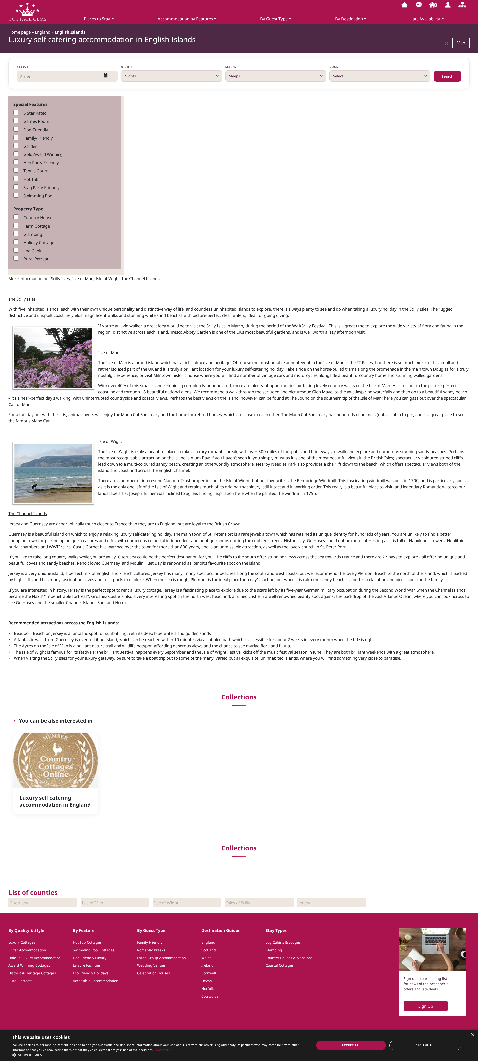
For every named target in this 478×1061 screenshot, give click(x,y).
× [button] (472, 1035)
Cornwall (208, 973)
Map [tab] (461, 43)
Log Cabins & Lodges (283, 942)
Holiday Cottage (38, 242)
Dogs (333, 67)
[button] (158, 1054)
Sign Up (425, 1006)
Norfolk (207, 988)
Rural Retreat (35, 259)
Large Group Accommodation (161, 957)
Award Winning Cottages (29, 965)
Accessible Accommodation (95, 980)
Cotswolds (209, 996)
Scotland (208, 950)
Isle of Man (92, 903)
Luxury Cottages (21, 942)
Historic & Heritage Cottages (32, 973)
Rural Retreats (20, 980)
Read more (162, 1050)
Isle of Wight (166, 903)
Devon (206, 980)
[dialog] (239, 1045)
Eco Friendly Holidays (90, 973)
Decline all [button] (425, 1045)
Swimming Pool (38, 196)
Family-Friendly (38, 138)
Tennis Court (35, 171)
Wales (206, 957)
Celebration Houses (153, 973)
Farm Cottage (36, 226)
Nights (127, 67)
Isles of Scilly (238, 903)
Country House (37, 217)
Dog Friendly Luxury (89, 957)
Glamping (32, 234)
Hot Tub (30, 179)
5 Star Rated (35, 113)
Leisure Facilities (87, 965)
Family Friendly (149, 942)
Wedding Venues (151, 965)
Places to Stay (97, 19)
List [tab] (444, 43)
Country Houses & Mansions (289, 957)
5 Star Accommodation (27, 950)
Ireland (207, 965)
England (208, 942)
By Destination (349, 19)
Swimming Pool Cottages (93, 950)
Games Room (36, 121)
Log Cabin (33, 250)
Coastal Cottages (280, 965)
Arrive (22, 67)
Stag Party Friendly (41, 187)
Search (447, 76)
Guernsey (19, 903)
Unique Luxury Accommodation (34, 957)
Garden (30, 146)
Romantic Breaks (151, 950)
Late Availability (425, 19)
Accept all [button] (351, 1045)
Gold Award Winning (43, 154)
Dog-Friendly (35, 130)
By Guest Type (274, 19)
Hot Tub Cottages (87, 942)
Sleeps (230, 67)
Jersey (304, 903)
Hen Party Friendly (41, 162)
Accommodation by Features (185, 19)
